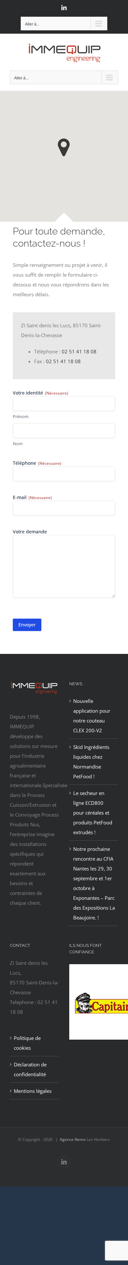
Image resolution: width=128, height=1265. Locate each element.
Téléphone (37, 463)
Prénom (21, 416)
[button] (64, 147)
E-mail (32, 497)
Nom (18, 443)
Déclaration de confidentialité (30, 1069)
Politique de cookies (27, 1043)
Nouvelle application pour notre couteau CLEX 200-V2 (91, 716)
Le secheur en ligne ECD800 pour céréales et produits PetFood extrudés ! (92, 812)
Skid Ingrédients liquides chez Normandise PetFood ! (91, 762)
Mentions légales (33, 1091)
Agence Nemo (73, 1139)
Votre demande (30, 531)
